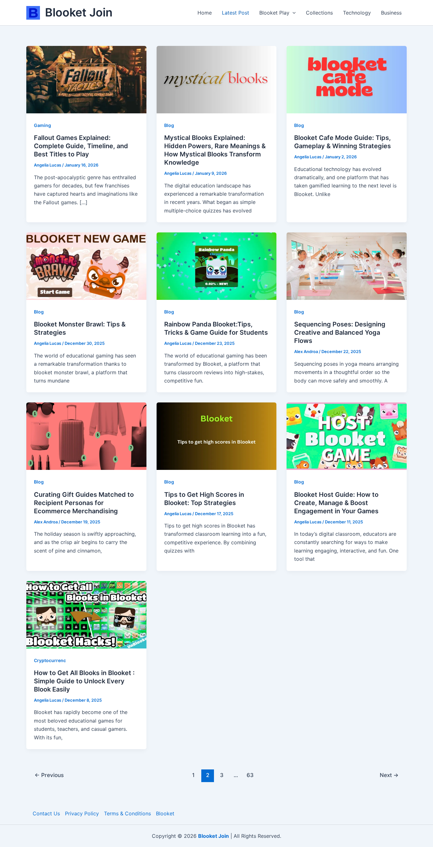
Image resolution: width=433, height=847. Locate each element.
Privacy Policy (82, 813)
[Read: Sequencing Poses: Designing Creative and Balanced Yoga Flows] (347, 265)
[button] (292, 12)
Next (389, 775)
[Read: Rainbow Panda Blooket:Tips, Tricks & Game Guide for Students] (217, 265)
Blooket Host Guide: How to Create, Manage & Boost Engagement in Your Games (336, 503)
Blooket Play (274, 12)
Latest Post (235, 12)
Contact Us (46, 813)
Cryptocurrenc (50, 660)
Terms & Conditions (127, 813)
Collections (319, 12)
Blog (169, 125)
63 (250, 775)
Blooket (165, 813)
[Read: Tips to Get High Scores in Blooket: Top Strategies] (217, 436)
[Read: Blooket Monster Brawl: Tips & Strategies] (86, 265)
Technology (357, 12)
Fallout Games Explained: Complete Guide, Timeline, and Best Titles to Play (81, 146)
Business (391, 12)
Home (204, 12)
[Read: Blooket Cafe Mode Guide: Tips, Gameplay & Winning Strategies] (347, 79)
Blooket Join (79, 12)
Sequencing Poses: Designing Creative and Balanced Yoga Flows (339, 332)
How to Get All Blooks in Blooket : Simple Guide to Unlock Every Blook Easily (84, 681)
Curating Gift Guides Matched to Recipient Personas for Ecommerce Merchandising (84, 503)
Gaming (42, 125)
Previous (49, 775)
